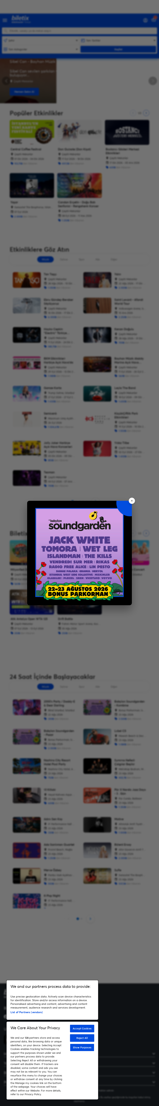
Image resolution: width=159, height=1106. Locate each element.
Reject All (82, 1038)
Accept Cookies (82, 1028)
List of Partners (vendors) (26, 1012)
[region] (52, 1040)
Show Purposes (82, 1047)
